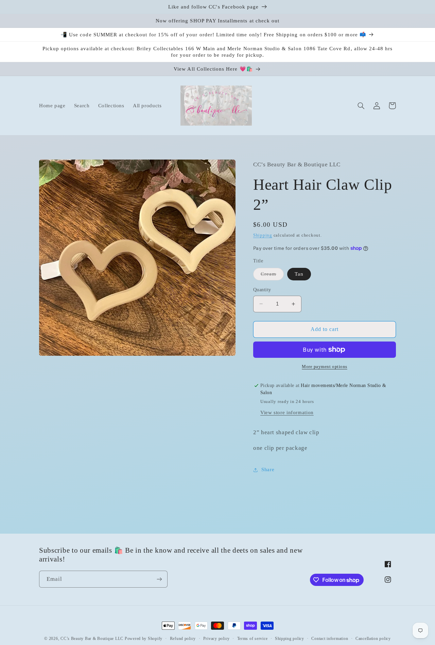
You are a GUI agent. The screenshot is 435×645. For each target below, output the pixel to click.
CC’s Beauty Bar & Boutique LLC (92, 639)
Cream (272, 275)
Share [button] (267, 469)
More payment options (324, 366)
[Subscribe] (159, 579)
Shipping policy (289, 639)
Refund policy (183, 639)
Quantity (262, 289)
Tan (299, 274)
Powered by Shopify (143, 639)
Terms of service (252, 639)
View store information (287, 412)
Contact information (329, 639)
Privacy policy (216, 639)
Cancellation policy (373, 639)
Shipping (262, 235)
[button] (361, 105)
